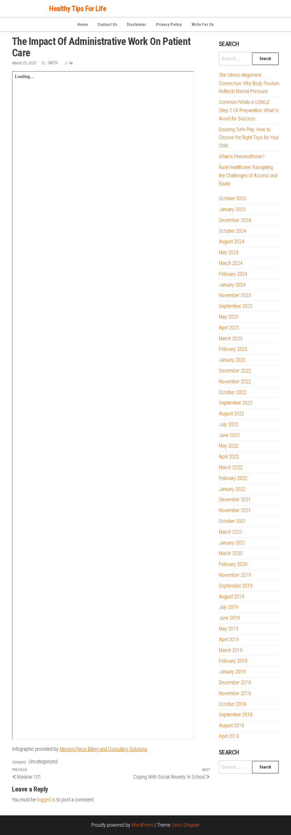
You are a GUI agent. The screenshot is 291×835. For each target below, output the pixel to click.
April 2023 (229, 328)
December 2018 (235, 682)
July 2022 (228, 424)
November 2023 (235, 295)
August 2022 (231, 414)
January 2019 (232, 672)
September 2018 (235, 715)
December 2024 (235, 220)
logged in (46, 800)
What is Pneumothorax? (242, 156)
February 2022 (233, 478)
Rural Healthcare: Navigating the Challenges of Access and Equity (248, 175)
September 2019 (235, 586)
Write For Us (203, 24)
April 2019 (229, 639)
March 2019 (230, 650)
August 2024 (231, 241)
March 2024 (230, 263)
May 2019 (228, 629)
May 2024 (228, 252)
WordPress (142, 825)
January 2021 (232, 543)
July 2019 (228, 607)
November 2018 (235, 693)
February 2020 (233, 564)
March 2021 (230, 532)
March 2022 (230, 467)
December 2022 (235, 371)
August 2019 (231, 596)
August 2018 (231, 725)
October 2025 (232, 198)
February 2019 (233, 661)
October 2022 (232, 392)
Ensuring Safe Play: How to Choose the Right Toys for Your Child (249, 137)
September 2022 (235, 403)
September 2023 (235, 306)
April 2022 (229, 456)
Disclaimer (136, 24)
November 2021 (235, 510)
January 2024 (232, 285)
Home (82, 24)
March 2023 (230, 338)
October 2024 (232, 231)
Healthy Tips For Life (77, 8)
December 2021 (235, 499)
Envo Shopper (186, 825)
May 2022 (228, 446)
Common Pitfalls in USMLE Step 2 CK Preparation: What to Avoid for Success (249, 110)
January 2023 (232, 360)
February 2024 (233, 274)
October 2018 (232, 704)
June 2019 (229, 618)
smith (53, 63)
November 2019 (235, 575)
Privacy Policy (169, 24)
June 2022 (229, 435)
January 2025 (232, 209)
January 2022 (232, 489)
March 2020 (230, 553)
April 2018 (229, 736)
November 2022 (235, 381)
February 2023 (233, 349)
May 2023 (228, 317)
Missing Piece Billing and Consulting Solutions (103, 749)
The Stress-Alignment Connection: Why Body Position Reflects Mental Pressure (249, 83)
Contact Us (107, 24)
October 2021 (232, 521)
